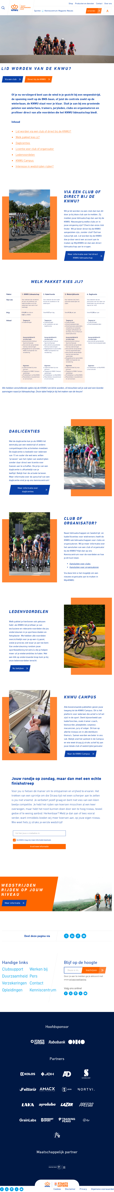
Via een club (11, 79)
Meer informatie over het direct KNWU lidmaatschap (83, 256)
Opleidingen (12, 990)
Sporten (37, 10)
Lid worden (91, 11)
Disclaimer (70, 1189)
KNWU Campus (25, 160)
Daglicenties (23, 142)
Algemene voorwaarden (102, 1189)
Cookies (57, 1189)
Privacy (83, 1189)
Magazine (62, 10)
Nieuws (70, 10)
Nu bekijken (18, 668)
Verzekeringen (14, 983)
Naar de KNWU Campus (78, 753)
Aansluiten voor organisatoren (84, 567)
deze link (71, 573)
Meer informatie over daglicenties (28, 490)
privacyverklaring (77, 979)
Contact (99, 3)
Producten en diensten (84, 3)
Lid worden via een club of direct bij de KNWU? (43, 131)
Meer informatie (12, 903)
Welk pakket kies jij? (28, 137)
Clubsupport (12, 969)
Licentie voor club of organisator (35, 148)
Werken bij (39, 969)
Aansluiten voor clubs (80, 563)
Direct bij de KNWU (37, 79)
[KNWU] (21, 7)
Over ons (108, 3)
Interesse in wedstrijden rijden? (35, 166)
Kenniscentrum (51, 10)
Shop (71, 3)
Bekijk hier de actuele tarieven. (32, 473)
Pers (33, 976)
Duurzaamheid (15, 976)
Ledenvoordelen (25, 154)
